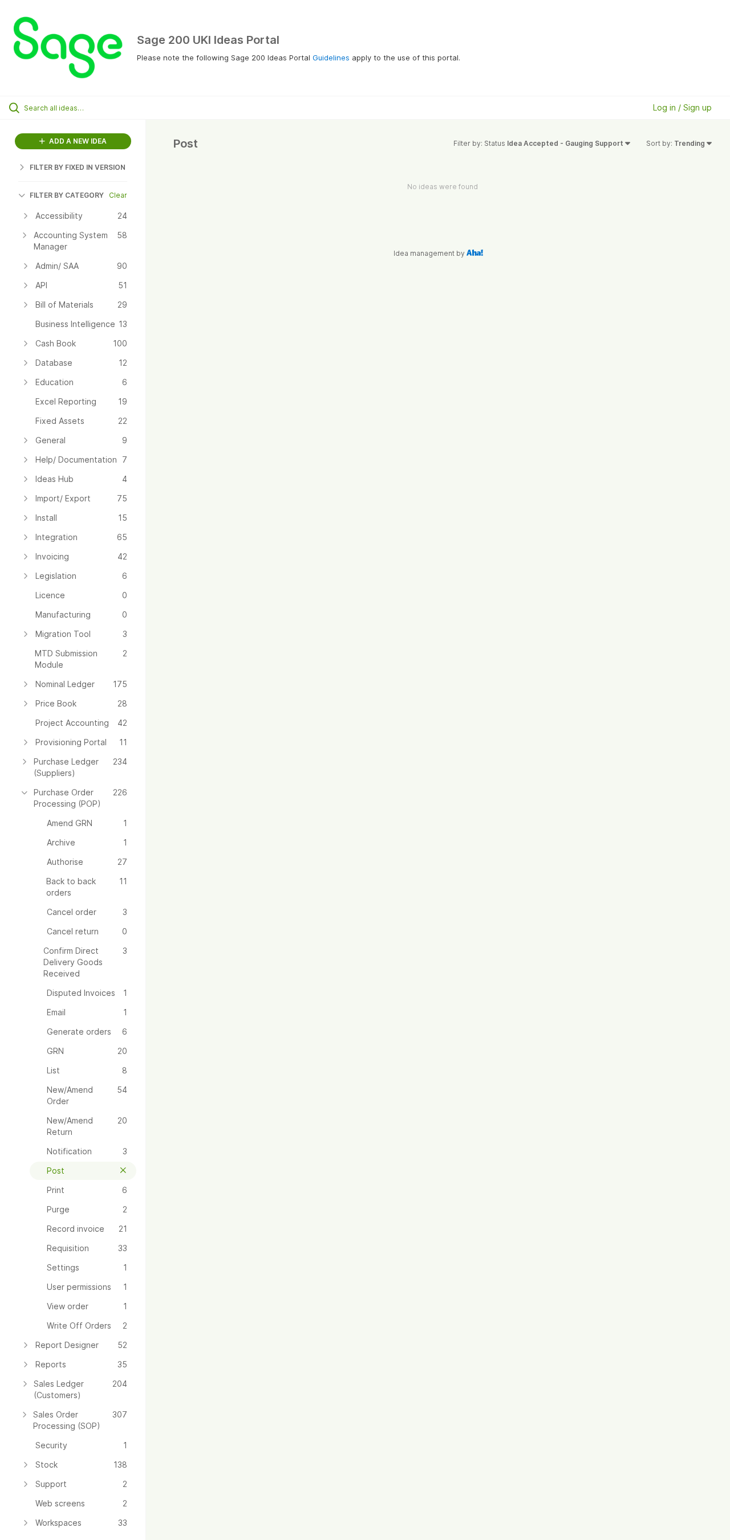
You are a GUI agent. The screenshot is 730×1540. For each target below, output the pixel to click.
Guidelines (331, 57)
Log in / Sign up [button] (682, 107)
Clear (118, 195)
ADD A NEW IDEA (77, 141)
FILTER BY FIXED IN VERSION (77, 167)
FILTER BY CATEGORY (67, 195)
